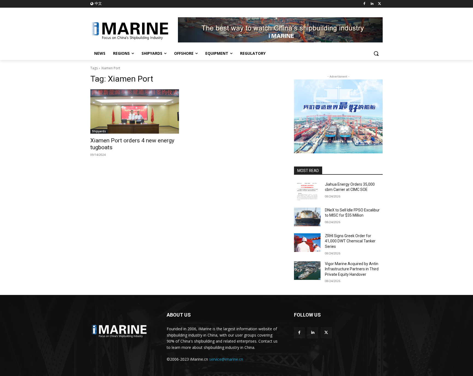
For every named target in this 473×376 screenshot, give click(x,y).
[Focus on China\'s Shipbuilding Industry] (134, 29)
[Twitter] (379, 4)
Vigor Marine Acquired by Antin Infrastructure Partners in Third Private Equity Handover (352, 269)
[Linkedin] (372, 4)
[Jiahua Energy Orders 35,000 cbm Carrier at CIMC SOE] (307, 191)
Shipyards (99, 131)
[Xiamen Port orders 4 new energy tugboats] (134, 111)
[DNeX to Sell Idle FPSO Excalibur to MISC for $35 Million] (307, 217)
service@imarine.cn (226, 359)
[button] (376, 53)
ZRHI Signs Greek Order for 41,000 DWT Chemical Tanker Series (350, 241)
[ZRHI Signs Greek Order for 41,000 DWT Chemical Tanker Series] (307, 242)
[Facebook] (364, 4)
